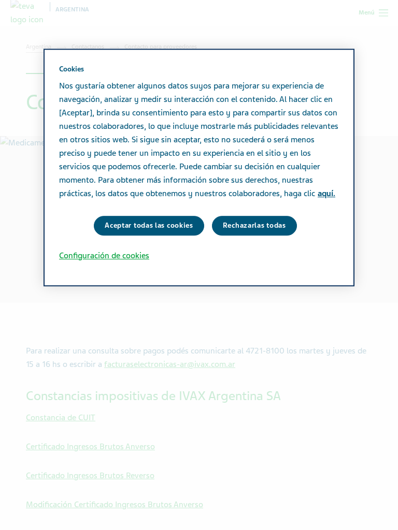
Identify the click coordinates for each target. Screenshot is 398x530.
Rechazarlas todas (254, 225)
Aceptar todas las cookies (149, 225)
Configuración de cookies (104, 256)
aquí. (326, 193)
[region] (199, 168)
